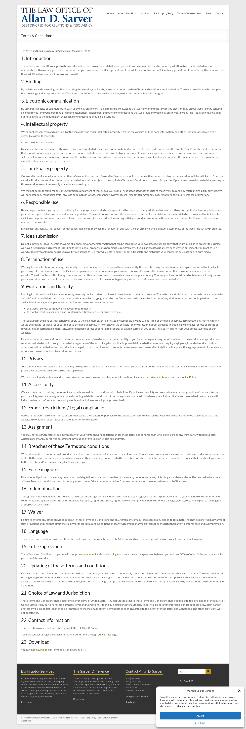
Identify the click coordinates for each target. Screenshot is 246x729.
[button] (239, 690)
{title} (196, 723)
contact (106, 634)
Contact (220, 13)
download (41, 649)
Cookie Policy (188, 376)
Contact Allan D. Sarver (144, 671)
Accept (200, 715)
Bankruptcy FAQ (163, 13)
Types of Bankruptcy (189, 13)
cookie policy (108, 554)
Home (110, 13)
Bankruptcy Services (37, 671)
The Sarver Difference (91, 671)
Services (145, 13)
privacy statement (85, 554)
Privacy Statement (160, 376)
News (208, 13)
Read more (26, 702)
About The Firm (127, 13)
